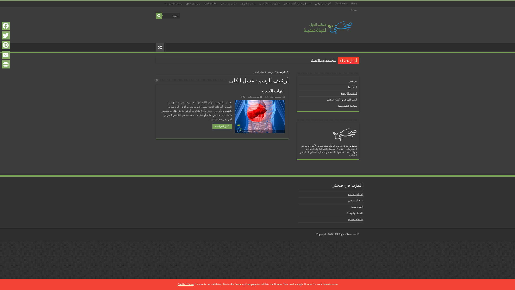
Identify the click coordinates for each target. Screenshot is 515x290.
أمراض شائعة (253, 97)
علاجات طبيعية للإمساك (323, 60)
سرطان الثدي (193, 3)
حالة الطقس (210, 3)
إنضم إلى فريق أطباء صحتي (297, 3)
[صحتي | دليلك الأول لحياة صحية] (323, 24)
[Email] (5, 55)
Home (354, 3)
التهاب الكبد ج (273, 91)
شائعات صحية (355, 219)
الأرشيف (263, 3)
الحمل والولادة (355, 212)
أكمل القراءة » (222, 126)
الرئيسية (281, 72)
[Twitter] (5, 35)
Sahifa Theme (186, 284)
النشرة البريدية (247, 3)
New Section (341, 3)
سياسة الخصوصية (173, 3)
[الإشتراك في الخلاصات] (157, 80)
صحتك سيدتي (355, 200)
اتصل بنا (275, 3)
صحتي (353, 145)
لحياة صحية (357, 206)
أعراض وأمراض (323, 3)
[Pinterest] (5, 45)
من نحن (353, 9)
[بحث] (159, 16)
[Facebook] (5, 26)
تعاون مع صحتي (228, 3)
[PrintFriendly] (5, 64)
